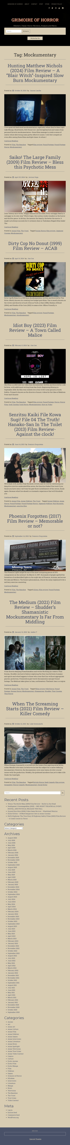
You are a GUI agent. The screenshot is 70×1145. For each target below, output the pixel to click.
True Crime (12, 1098)
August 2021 (12, 985)
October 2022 (12, 951)
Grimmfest (8, 785)
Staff (41, 4)
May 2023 (11, 934)
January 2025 (13, 884)
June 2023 (11, 931)
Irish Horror (23, 405)
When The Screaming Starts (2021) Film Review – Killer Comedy (35, 708)
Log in (10, 1110)
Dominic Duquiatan (35, 444)
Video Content (13, 1100)
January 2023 (13, 943)
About (27, 4)
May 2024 (11, 904)
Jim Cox (30, 258)
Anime (10, 1022)
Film (13, 145)
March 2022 (12, 968)
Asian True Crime (14, 1051)
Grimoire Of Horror (15, 4)
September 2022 (14, 953)
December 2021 (13, 975)
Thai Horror (8, 694)
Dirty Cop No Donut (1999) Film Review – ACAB (35, 245)
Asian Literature (14, 1041)
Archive (35, 1131)
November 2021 (13, 978)
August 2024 (12, 897)
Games (10, 1073)
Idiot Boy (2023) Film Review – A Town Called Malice (35, 330)
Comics (10, 1056)
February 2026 (13, 853)
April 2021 (11, 995)
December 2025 (13, 858)
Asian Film (16, 231)
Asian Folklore (26, 501)
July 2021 (11, 988)
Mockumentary (16, 147)
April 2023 (11, 936)
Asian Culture (13, 1029)
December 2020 (13, 1005)
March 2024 (12, 909)
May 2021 (11, 993)
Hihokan (11, 1078)
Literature (11, 1083)
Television (12, 1091)
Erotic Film (12, 1064)
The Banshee (21, 145)
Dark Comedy (50, 782)
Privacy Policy (56, 4)
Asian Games (13, 1037)
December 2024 (13, 887)
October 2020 (12, 1010)
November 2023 (13, 919)
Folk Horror (50, 689)
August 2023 (12, 926)
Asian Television (14, 1049)
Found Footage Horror (30, 504)
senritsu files (22, 506)
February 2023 (13, 941)
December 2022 (13, 946)
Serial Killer (42, 785)
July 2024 (11, 899)
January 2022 (13, 973)
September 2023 (14, 924)
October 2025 (12, 862)
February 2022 (13, 970)
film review (37, 145)
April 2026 (11, 848)
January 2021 (13, 1002)
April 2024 (12, 907)
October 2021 (12, 980)
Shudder (48, 691)
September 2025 (14, 865)
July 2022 (11, 958)
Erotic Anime (13, 1061)
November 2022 (13, 948)
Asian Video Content (15, 1054)
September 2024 (14, 894)
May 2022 (11, 963)
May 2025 (11, 875)
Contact (34, 4)
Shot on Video (47, 405)
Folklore (11, 1071)
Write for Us (35, 38)
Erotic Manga (13, 1066)
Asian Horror (41, 231)
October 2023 (12, 921)
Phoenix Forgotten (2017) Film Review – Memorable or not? (35, 521)
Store (47, 4)
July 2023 (11, 929)
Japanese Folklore (45, 504)
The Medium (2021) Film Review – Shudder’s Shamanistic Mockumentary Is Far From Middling (35, 612)
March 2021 (12, 997)
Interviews (12, 1081)
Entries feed (12, 1112)
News (10, 1088)
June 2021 (11, 990)
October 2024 (12, 892)
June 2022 (11, 961)
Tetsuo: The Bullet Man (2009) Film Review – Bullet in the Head (32, 804)
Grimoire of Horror (35, 20)
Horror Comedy (19, 785)
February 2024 (13, 911)
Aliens (35, 590)
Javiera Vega (33, 177)
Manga (10, 1086)
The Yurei (25, 231)
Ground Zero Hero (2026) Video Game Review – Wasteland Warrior (33, 811)
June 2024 (11, 902)
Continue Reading (11, 141)
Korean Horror (16, 691)
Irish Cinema (14, 405)
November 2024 (13, 889)
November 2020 (13, 1007)
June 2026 (11, 843)
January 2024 (13, 914)
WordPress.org (13, 1117)
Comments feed (14, 1115)
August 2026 (12, 838)
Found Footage (48, 145)
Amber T (34, 632)
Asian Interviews (14, 1039)
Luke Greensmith (36, 724)
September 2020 (14, 1012)
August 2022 (12, 956)
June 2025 (11, 872)
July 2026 (11, 840)
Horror (56, 402)
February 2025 (13, 882)
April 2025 (11, 877)
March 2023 (12, 939)
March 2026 (12, 850)
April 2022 (11, 966)
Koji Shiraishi (58, 504)
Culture (10, 1059)
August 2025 (12, 867)
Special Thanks (35, 1139)
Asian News (12, 1044)
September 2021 (13, 983)
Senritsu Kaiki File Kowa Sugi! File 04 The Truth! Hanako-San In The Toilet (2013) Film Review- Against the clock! (35, 424)
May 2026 (11, 845)
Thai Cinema (57, 691)
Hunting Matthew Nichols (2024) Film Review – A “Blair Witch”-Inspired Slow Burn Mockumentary (35, 73)
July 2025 (11, 870)
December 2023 (13, 916)
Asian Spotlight (14, 1046)
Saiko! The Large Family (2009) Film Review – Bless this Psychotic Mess (35, 162)
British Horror (38, 782)
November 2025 (13, 860)
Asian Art (11, 1027)
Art (9, 1024)
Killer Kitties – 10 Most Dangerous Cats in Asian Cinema (29, 814)
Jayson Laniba (35, 91)
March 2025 (12, 880)
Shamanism (39, 691)
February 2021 (13, 1000)
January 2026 (13, 855)
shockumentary (23, 315)
